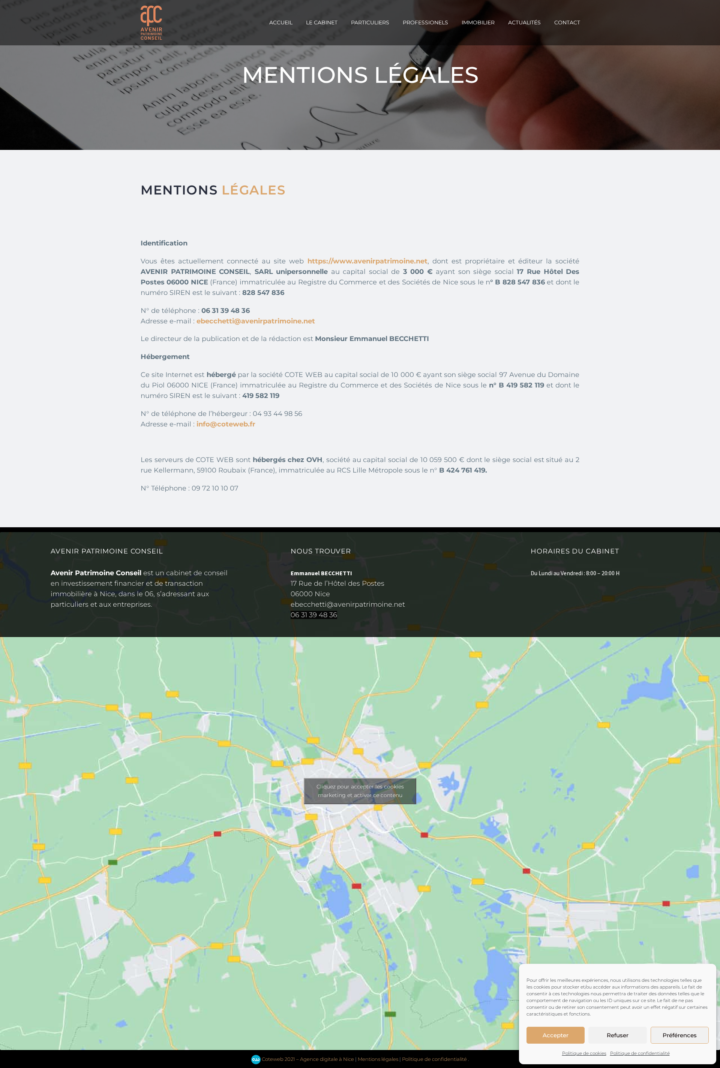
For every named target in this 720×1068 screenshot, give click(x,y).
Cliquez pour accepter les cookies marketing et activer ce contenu (360, 791)
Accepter (555, 1035)
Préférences (680, 1035)
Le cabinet (322, 22)
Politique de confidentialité (640, 1053)
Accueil (280, 22)
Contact (567, 22)
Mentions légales (378, 1059)
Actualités (524, 22)
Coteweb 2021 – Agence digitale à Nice (307, 1059)
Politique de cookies (584, 1053)
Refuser (617, 1035)
